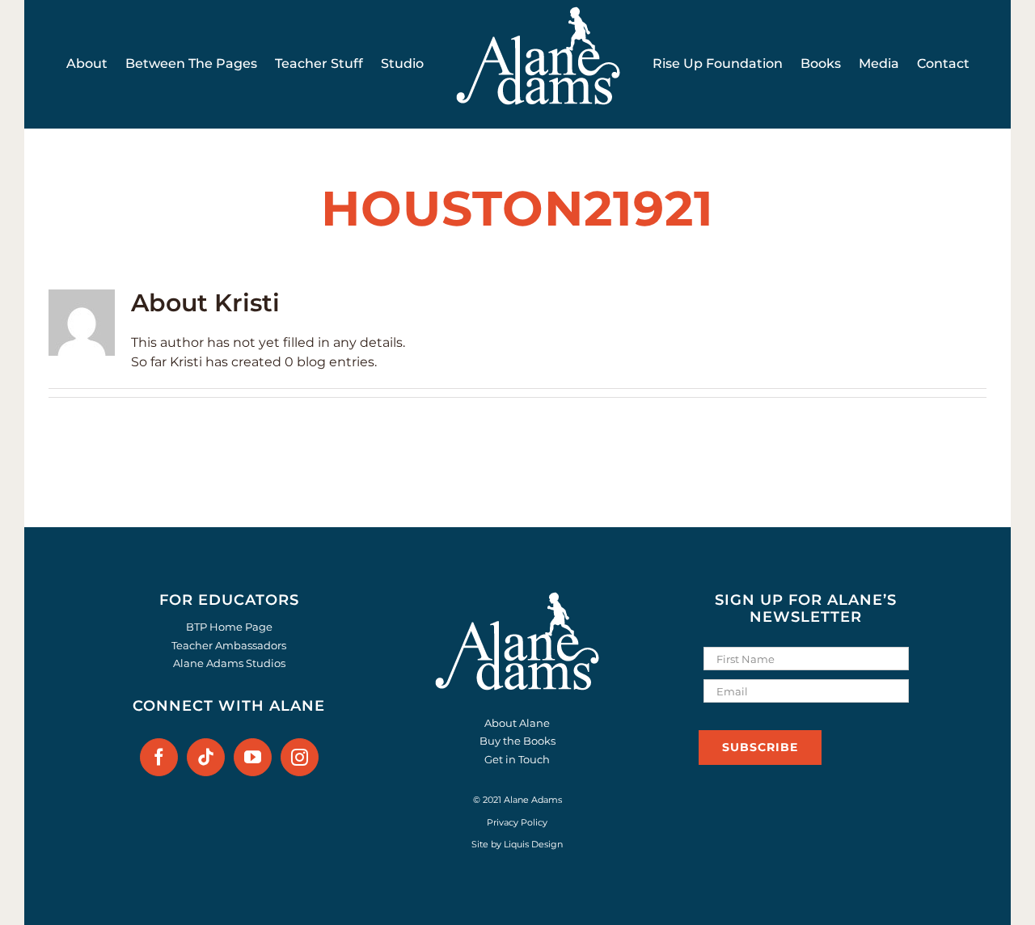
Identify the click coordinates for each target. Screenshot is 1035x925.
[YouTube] (253, 757)
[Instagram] (300, 757)
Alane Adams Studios (229, 663)
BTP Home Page (229, 626)
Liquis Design (533, 844)
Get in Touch (517, 759)
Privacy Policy (517, 822)
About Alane (517, 722)
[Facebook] (159, 757)
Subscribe (760, 747)
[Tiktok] (206, 757)
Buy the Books (517, 740)
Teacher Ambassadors (228, 645)
